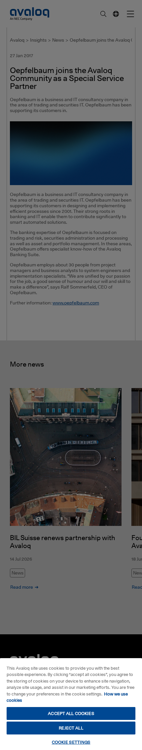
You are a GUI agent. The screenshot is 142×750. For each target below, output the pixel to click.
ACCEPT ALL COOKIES (71, 713)
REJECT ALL (71, 727)
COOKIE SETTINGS (71, 742)
